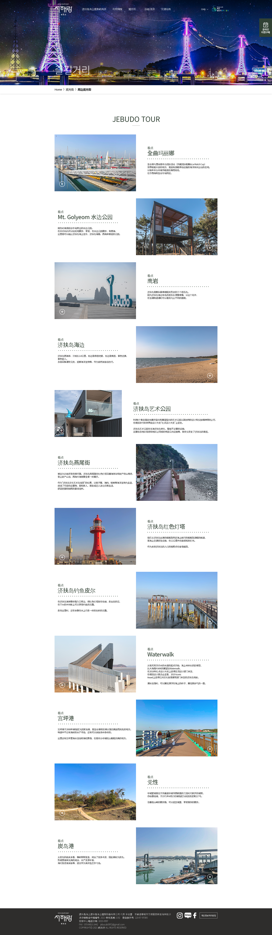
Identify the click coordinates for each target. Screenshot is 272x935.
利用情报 (117, 9)
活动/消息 (149, 9)
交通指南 (166, 9)
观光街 (132, 9)
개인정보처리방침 (208, 915)
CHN (203, 9)
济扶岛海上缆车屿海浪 (94, 9)
